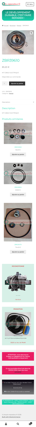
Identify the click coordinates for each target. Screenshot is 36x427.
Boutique (12, 25)
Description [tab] (6, 102)
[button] (31, 33)
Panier (28, 422)
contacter (18, 372)
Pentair (19, 25)
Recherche (18, 424)
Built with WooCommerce (11, 417)
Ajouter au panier (17, 83)
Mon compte (6, 424)
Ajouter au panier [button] (18, 154)
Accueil (6, 25)
